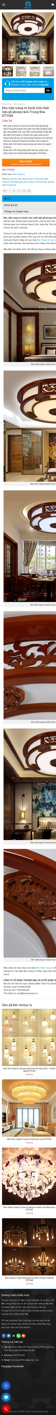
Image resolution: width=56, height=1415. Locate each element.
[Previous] (6, 38)
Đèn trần (17, 178)
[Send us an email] (13, 1335)
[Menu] (3, 4)
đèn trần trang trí (45, 967)
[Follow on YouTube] (23, 1335)
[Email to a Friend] (19, 191)
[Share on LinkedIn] (29, 191)
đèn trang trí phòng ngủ (35, 181)
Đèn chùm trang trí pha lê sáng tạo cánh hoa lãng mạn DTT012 (29, 1208)
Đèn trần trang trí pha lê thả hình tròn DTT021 (29, 1139)
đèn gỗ (10, 178)
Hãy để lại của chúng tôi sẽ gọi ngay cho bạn (30, 83)
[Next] (49, 38)
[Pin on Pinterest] (24, 191)
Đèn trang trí (19, 104)
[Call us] (18, 1335)
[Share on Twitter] (14, 191)
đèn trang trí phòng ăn (33, 178)
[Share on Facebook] (9, 191)
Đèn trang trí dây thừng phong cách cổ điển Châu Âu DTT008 (29, 1279)
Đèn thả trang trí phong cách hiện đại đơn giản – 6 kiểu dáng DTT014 (29, 1069)
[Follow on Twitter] (9, 1335)
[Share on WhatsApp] (4, 191)
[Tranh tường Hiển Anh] (28, 5)
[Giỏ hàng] (52, 5)
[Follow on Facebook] (3, 1335)
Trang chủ (6, 104)
